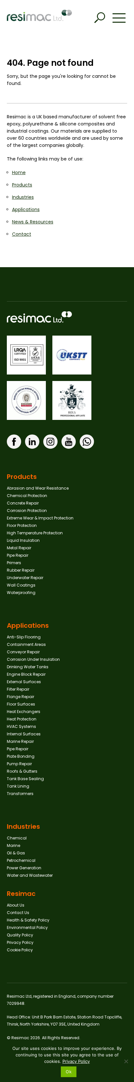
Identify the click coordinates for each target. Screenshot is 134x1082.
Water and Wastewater (30, 875)
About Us (15, 905)
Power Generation (24, 868)
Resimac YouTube (68, 441)
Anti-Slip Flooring (24, 637)
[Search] (99, 18)
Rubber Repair (20, 570)
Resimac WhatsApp (87, 441)
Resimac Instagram (50, 441)
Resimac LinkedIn (32, 441)
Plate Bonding (20, 756)
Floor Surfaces (21, 704)
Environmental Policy (27, 927)
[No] (126, 1061)
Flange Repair (20, 696)
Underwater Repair (25, 577)
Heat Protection (21, 719)
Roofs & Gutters (22, 771)
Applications (26, 209)
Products (22, 185)
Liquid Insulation (23, 540)
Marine (13, 845)
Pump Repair (19, 764)
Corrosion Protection (27, 510)
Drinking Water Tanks (27, 667)
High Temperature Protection (35, 533)
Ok (69, 1071)
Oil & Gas (16, 853)
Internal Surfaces (24, 734)
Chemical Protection (27, 495)
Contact (21, 234)
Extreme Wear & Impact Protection (40, 518)
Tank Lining (18, 786)
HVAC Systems (21, 726)
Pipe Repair (17, 555)
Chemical (17, 838)
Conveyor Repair (23, 652)
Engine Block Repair (26, 674)
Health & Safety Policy (28, 920)
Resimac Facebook (14, 441)
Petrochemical (21, 860)
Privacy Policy (20, 942)
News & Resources (32, 222)
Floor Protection (22, 525)
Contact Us (18, 912)
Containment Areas (26, 644)
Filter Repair (18, 689)
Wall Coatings (21, 585)
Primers (14, 562)
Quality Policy (20, 935)
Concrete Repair (23, 503)
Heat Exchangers (23, 711)
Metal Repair (19, 548)
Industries (23, 197)
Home (19, 172)
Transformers (20, 793)
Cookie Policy (20, 950)
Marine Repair (20, 741)
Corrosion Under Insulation (33, 659)
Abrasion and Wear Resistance (38, 488)
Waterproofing (21, 592)
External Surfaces (24, 681)
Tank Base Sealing (25, 778)
